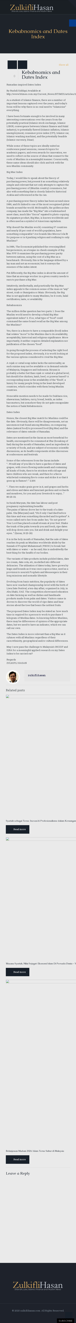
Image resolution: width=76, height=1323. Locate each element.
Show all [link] (63, 64)
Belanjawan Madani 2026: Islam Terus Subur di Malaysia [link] (35, 1150)
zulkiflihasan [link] (37, 675)
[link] (72, 4)
